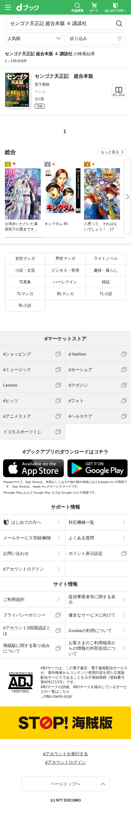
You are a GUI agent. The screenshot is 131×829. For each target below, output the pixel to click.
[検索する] (119, 23)
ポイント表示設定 (86, 553)
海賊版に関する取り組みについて (26, 648)
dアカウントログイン (23, 568)
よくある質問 (81, 537)
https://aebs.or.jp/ (58, 696)
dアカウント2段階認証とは (27, 630)
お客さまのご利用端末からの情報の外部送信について (92, 648)
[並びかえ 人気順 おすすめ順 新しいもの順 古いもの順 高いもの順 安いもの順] (34, 38)
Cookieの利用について (90, 630)
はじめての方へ (26, 522)
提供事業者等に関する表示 (92, 599)
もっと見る (110, 152)
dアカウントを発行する (65, 753)
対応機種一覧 (81, 522)
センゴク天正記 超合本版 (64, 76)
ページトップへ (65, 783)
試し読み (119, 94)
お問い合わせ (16, 553)
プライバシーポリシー (24, 615)
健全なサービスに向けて (92, 615)
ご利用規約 (13, 599)
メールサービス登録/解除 (27, 537)
